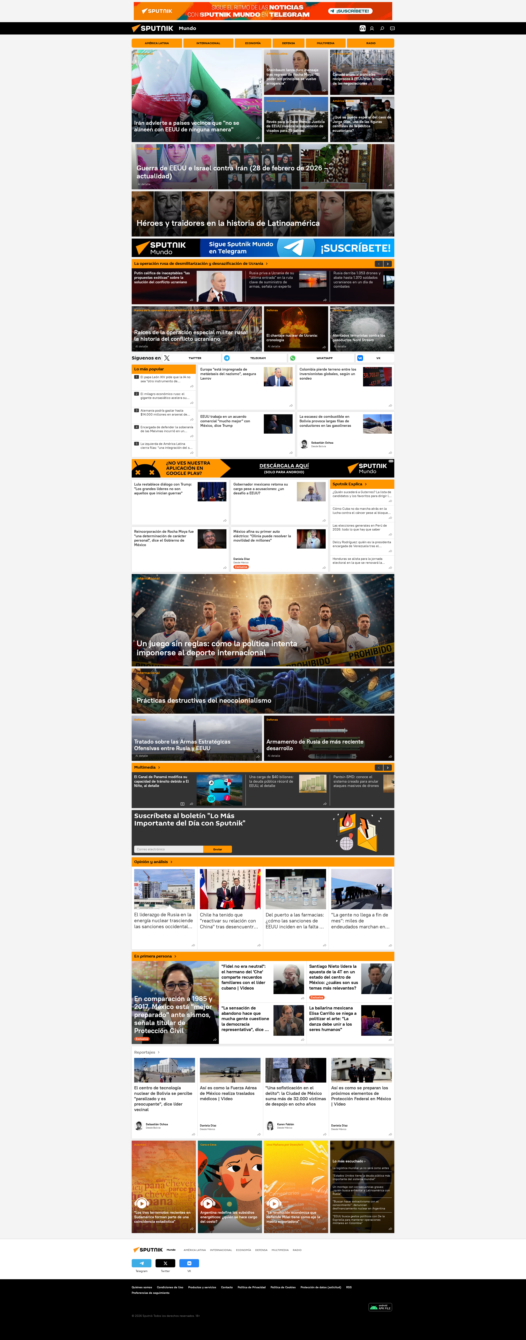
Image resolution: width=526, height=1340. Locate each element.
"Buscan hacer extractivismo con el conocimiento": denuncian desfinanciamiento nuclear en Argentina (359, 1205)
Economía (243, 1250)
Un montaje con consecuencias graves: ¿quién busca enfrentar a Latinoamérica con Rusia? (361, 1190)
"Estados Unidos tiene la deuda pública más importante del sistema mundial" (361, 1177)
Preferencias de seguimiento (151, 1293)
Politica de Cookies (283, 1287)
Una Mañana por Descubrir (284, 1145)
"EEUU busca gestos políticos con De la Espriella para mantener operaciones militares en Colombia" (359, 1219)
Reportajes (144, 1052)
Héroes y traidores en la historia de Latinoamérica (263, 214)
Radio (297, 1250)
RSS (349, 1287)
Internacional (143, 54)
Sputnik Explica (347, 484)
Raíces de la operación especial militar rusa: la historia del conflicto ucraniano (188, 310)
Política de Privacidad (252, 1287)
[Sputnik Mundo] (154, 33)
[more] (258, 137)
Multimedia (145, 767)
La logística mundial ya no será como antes (361, 1168)
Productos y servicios (202, 1287)
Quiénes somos (142, 1287)
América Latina (276, 54)
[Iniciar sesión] (372, 28)
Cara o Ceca (208, 1145)
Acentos (140, 1145)
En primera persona (153, 956)
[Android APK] (380, 1307)
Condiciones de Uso (170, 1287)
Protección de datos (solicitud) (321, 1287)
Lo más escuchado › (349, 1161)
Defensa (272, 310)
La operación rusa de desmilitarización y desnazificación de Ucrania (198, 263)
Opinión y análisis (151, 862)
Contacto (227, 1287)
